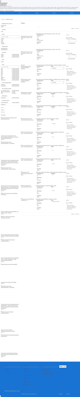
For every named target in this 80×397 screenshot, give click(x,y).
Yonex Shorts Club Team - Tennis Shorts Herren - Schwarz (47, 118)
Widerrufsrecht (27, 382)
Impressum (2, 10)
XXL (54, 123)
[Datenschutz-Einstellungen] (0, 1)
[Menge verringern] (68, 40)
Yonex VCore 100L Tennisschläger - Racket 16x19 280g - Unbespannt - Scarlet (51, 172)
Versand (21, 391)
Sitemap (25, 377)
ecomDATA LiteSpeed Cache (74, 393)
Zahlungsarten (26, 371)
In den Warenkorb (71, 43)
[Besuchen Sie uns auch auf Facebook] (5, 387)
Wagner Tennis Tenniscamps (47, 372)
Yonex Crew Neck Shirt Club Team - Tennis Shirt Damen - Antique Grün (50, 132)
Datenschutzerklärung (9, 10)
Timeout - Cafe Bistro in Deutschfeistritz (46, 369)
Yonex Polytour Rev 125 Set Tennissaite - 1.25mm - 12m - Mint (48, 49)
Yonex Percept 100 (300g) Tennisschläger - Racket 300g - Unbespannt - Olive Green (52, 92)
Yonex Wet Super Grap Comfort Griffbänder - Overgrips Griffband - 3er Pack (51, 65)
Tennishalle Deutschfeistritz (47, 374)
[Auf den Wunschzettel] (24, 34)
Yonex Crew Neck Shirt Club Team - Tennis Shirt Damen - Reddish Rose (50, 145)
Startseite (7, 369)
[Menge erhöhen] (77, 40)
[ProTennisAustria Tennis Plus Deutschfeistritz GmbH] (5, 13)
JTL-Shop (64, 393)
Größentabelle (26, 384)
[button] (39, 28)
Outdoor (2, 109)
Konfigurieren (3, 4)
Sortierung (24, 29)
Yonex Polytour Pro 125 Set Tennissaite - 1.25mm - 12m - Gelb (48, 33)
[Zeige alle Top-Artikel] (5, 115)
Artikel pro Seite (32, 29)
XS (54, 163)
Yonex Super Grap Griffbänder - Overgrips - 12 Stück (46, 199)
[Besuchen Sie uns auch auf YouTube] (5, 388)
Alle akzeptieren (3, 3)
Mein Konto (7, 371)
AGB (24, 379)
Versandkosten (8, 373)
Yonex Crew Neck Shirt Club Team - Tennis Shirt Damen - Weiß (48, 158)
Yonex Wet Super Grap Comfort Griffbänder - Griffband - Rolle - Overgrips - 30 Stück (52, 79)
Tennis (2, 107)
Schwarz (56, 201)
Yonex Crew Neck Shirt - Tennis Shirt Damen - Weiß (46, 185)
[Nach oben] (0, 396)
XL (54, 190)
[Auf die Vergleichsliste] (22, 34)
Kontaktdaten (26, 369)
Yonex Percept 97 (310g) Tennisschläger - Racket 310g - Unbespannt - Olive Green (52, 105)
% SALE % (3, 112)
